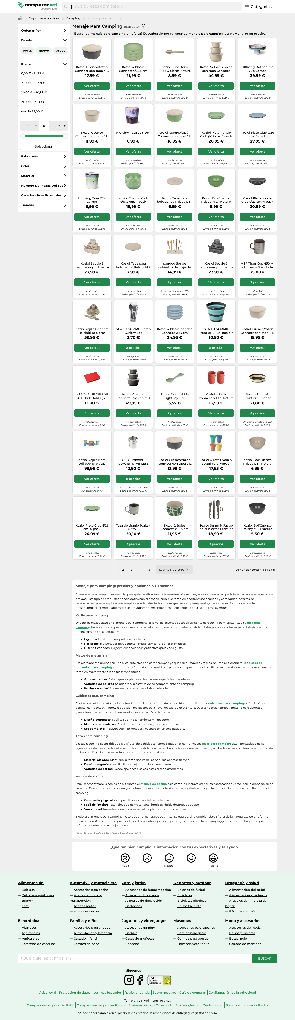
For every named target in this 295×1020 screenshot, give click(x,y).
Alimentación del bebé (247, 890)
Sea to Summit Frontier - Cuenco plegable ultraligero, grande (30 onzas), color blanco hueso (257, 396)
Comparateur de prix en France (101, 1005)
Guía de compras (192, 992)
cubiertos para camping (226, 703)
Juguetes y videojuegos (144, 921)
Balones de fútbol (191, 890)
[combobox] (155, 6)
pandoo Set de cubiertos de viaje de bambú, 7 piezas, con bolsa (174, 265)
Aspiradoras (31, 933)
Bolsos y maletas (242, 933)
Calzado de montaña (245, 944)
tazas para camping (216, 743)
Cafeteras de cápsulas (38, 944)
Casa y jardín (134, 883)
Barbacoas (133, 906)
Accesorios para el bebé (92, 928)
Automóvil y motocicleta (93, 883)
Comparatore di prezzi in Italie (50, 1005)
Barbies (131, 933)
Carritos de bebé (87, 944)
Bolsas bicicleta (189, 906)
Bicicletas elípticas (191, 901)
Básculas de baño (242, 911)
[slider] (22, 135)
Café (25, 906)
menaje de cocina (153, 783)
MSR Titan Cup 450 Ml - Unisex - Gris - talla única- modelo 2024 (257, 265)
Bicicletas (184, 895)
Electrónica (28, 921)
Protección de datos (74, 992)
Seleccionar (44, 146)
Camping (73, 18)
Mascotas (182, 921)
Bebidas (28, 890)
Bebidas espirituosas (38, 895)
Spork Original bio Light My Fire (174, 396)
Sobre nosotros (164, 992)
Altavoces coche (86, 911)
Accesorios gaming (140, 928)
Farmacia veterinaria (193, 944)
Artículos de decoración (143, 901)
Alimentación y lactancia (248, 895)
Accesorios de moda (245, 928)
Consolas (132, 944)
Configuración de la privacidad (232, 992)
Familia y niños (84, 921)
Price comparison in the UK (247, 1005)
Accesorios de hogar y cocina (148, 890)
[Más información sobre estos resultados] (144, 26)
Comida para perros (192, 938)
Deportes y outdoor (44, 18)
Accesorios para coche (91, 890)
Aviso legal (47, 992)
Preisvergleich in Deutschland (199, 1005)
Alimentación (31, 883)
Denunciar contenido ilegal (255, 569)
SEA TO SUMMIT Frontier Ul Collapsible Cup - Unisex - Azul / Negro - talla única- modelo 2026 (216, 331)
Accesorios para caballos (196, 928)
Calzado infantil (86, 938)
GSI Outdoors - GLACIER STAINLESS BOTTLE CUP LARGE (133, 462)
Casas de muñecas (139, 938)
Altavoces (29, 928)
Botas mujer (238, 938)
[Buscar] (65, 6)
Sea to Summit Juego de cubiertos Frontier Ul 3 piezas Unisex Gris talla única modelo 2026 (216, 527)
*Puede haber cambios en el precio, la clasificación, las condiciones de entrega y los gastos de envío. (147, 1013)
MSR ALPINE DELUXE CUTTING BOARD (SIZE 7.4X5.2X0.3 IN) (92, 396)
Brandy (27, 901)
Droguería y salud (242, 883)
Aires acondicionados (142, 895)
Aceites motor (85, 906)
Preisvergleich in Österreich (150, 1005)
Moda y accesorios (242, 921)
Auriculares (30, 938)
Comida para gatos (191, 933)
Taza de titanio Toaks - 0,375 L (133, 527)
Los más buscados (108, 992)
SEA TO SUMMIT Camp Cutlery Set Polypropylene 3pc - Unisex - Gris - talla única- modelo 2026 (133, 331)
